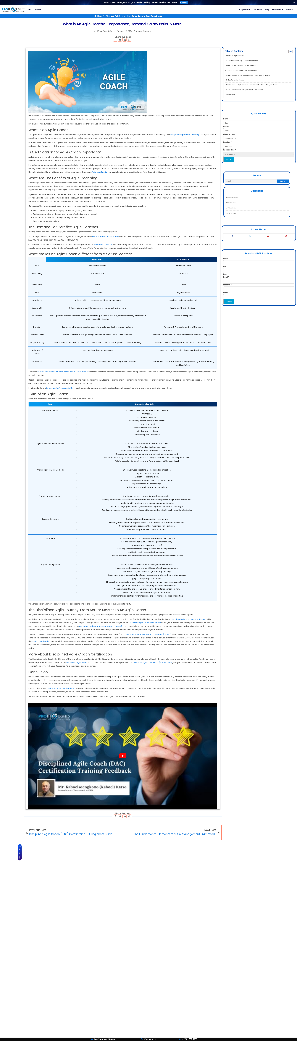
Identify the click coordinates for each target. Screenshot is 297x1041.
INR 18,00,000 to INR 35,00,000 (105, 236)
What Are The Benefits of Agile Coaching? (241, 65)
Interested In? (229, 150)
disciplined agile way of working (184, 134)
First (225, 266)
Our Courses (35, 9)
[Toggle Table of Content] (289, 52)
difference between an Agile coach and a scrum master (63, 371)
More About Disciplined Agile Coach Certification (244, 89)
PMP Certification (231, 203)
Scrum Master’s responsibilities (60, 388)
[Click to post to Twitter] (120, 39)
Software (258, 9)
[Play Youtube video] (122, 756)
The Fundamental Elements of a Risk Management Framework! (175, 834)
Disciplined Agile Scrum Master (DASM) (188, 619)
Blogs (99, 16)
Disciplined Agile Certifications (60, 688)
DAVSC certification (41, 641)
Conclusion (230, 94)
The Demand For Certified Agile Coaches (241, 70)
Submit (229, 159)
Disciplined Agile (104, 31)
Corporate (244, 9)
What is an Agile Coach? (235, 56)
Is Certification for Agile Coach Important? (242, 61)
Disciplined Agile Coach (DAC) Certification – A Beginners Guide (70, 834)
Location (227, 142)
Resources (277, 9)
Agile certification (100, 172)
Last (225, 274)
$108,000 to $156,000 (103, 244)
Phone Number (230, 134)
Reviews (289, 9)
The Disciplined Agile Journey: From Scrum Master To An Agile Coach (252, 85)
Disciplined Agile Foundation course (145, 622)
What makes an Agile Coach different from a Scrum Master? (248, 75)
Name (226, 119)
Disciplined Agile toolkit (76, 662)
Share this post (123, 36)
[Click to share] (115, 39)
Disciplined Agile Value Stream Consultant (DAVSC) (148, 634)
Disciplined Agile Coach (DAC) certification (152, 662)
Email (226, 126)
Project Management (232, 197)
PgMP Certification (231, 208)
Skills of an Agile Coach (235, 80)
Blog (267, 9)
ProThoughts (145, 31)
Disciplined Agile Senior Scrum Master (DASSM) (100, 626)
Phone (226, 292)
